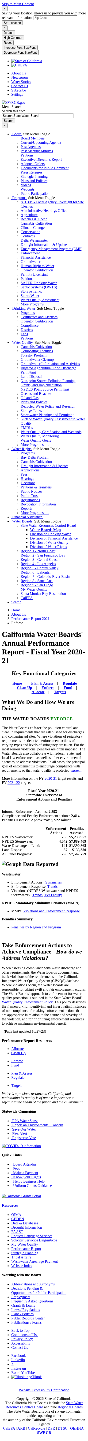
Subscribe (18, 90)
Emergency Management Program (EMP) (51, 249)
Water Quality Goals (36, 440)
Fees (24, 474)
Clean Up (24, 688)
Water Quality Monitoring (40, 436)
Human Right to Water (37, 266)
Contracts (28, 236)
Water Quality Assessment (40, 300)
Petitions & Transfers (36, 487)
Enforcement (30, 253)
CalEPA (27, 598)
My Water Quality (34, 589)
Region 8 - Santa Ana (37, 581)
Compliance (29, 325)
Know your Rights (26, 1177)
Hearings (27, 479)
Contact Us (19, 86)
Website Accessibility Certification (44, 1390)
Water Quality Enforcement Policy (27, 1002)
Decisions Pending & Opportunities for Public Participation (38, 1290)
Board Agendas (23, 1164)
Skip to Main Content (18, 4)
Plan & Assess (42, 683)
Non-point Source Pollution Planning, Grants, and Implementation (49, 383)
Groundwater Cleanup (37, 359)
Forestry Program (33, 355)
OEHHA (77, 1428)
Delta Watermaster (34, 240)
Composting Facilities (37, 351)
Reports (26, 508)
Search (16, 602)
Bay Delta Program (35, 457)
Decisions (28, 483)
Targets (60, 692)
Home (15, 610)
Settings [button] (17, 94)
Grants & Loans (23, 1305)
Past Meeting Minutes (37, 151)
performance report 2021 (30, 619)
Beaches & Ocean (34, 219)
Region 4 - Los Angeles (38, 564)
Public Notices (31, 491)
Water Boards (22, 521)
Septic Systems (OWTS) (39, 287)
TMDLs (27, 428)
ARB (21, 1428)
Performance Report (26, 1249)
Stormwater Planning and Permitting (47, 415)
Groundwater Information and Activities (50, 364)
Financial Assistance (36, 257)
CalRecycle (36, 1428)
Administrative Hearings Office (44, 211)
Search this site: (13, 111)
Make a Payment (24, 1173)
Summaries (53, 882)
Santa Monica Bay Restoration (43, 594)
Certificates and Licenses (39, 317)
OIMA (16, 1215)
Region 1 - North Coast (38, 551)
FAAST (17, 1232)
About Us (18, 73)
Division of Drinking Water (50, 534)
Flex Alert (19, 1134)
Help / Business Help (28, 1181)
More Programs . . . (35, 304)
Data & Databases (24, 1223)
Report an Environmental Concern (37, 1125)
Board (16, 134)
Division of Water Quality (49, 542)
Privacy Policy (22, 1339)
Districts (27, 330)
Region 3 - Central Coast (39, 559)
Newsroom (19, 77)
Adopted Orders (33, 164)
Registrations (30, 500)
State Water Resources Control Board (48, 525)
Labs (24, 334)
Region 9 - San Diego (37, 585)
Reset (8, 42)
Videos (26, 185)
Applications (30, 470)
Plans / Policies (22, 1314)
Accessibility (20, 1343)
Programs (19, 198)
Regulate (70, 683)
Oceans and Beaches (36, 394)
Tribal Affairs (21, 1257)
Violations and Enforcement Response (51, 911)
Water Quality (22, 342)
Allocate (38, 692)
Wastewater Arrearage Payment (34, 1261)
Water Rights (21, 449)
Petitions (27, 155)
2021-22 (14, 783)
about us (18, 614)
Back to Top (20, 1330)
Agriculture (29, 215)
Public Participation (35, 194)
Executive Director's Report (41, 159)
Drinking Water (23, 308)
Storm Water (30, 296)
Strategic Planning (34, 176)
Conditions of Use (24, 1335)
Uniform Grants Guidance (31, 1186)
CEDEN (17, 1219)
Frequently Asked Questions (32, 1301)
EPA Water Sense (24, 1121)
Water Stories (21, 82)
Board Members (33, 138)
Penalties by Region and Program (36, 927)
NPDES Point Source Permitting (45, 389)
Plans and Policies (34, 181)
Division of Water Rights (48, 547)
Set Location (12, 23)
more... (76, 770)
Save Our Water (23, 1129)
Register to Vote (23, 1138)
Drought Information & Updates (44, 245)
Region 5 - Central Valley (39, 568)
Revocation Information (38, 504)
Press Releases (31, 172)
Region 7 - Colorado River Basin (45, 577)
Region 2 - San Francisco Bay (43, 555)
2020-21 (51, 778)
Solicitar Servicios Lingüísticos (34, 1240)
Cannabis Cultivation (36, 223)
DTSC (63, 1428)
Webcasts (27, 189)
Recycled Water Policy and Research (48, 406)
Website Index (21, 1266)
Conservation (30, 232)
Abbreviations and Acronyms (33, 1284)
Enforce (48, 688)
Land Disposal (31, 376)
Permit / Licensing (34, 274)
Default (8, 33)
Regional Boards (70, 1407)
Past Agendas (31, 147)
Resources (10, 1205)
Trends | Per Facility (47, 895)
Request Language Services (31, 1236)
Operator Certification (37, 270)
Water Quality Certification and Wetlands (51, 432)
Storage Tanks (31, 291)
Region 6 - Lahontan (36, 572)
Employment (20, 1297)
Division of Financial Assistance (54, 538)
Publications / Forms (26, 1322)
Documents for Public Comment (45, 168)
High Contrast (13, 37)
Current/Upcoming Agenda (41, 142)
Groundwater (30, 262)
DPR (51, 1428)
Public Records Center (28, 1318)
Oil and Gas (29, 398)
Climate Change (33, 228)
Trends (52, 886)
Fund (68, 688)
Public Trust (29, 496)
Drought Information (26, 1227)
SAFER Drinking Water (39, 283)
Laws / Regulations (25, 1310)
